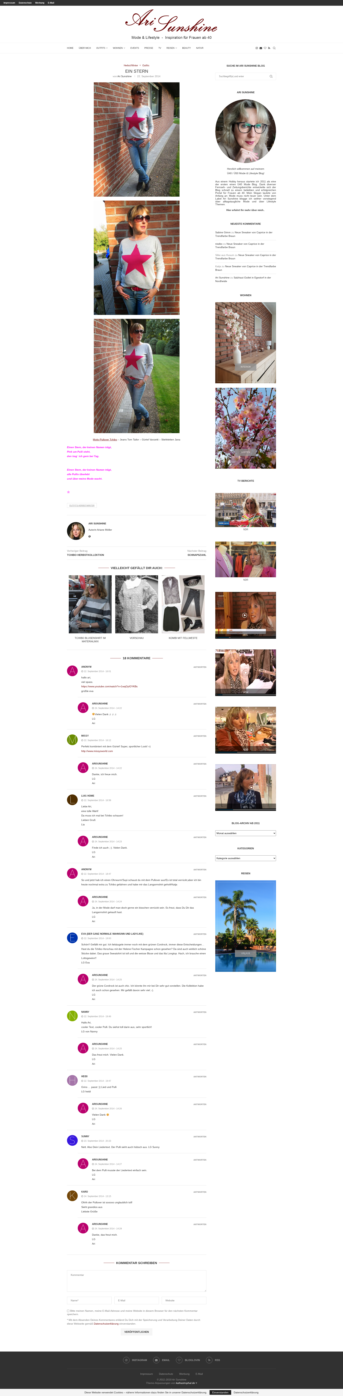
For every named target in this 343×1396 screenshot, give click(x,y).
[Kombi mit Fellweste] (183, 604)
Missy (85, 735)
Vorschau (137, 638)
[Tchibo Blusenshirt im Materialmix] (90, 604)
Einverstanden (220, 1392)
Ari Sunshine (124, 76)
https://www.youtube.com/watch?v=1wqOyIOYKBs (109, 686)
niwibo (218, 243)
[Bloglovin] (265, 48)
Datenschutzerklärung (106, 1323)
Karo (84, 1191)
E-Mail (51, 3)
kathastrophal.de (185, 1383)
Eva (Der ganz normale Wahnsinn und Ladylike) (112, 934)
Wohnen (118, 48)
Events (134, 48)
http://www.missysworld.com (97, 751)
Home (70, 48)
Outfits (100, 48)
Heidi (84, 1076)
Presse (148, 48)
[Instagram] (257, 48)
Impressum (9, 3)
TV (159, 48)
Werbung (39, 3)
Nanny (85, 1012)
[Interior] (245, 342)
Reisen (170, 48)
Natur (199, 48)
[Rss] (269, 48)
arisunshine (100, 703)
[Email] (261, 48)
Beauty (186, 48)
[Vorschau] (136, 604)
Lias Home (87, 795)
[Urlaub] (245, 926)
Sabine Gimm (223, 232)
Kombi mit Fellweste (183, 638)
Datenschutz (25, 3)
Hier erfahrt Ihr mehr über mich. (245, 210)
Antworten (199, 667)
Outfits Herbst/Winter (82, 505)
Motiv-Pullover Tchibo (105, 439)
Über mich (85, 48)
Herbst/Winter (131, 65)
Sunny (85, 1136)
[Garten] (245, 428)
